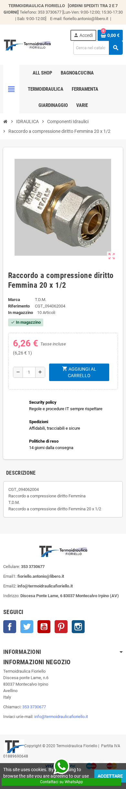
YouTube (43, 626)
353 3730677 (34, 706)
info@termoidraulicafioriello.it (61, 716)
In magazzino (20, 312)
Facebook (9, 626)
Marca (14, 299)
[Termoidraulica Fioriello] (27, 44)
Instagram (78, 626)
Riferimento (19, 306)
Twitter (26, 626)
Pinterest (61, 626)
